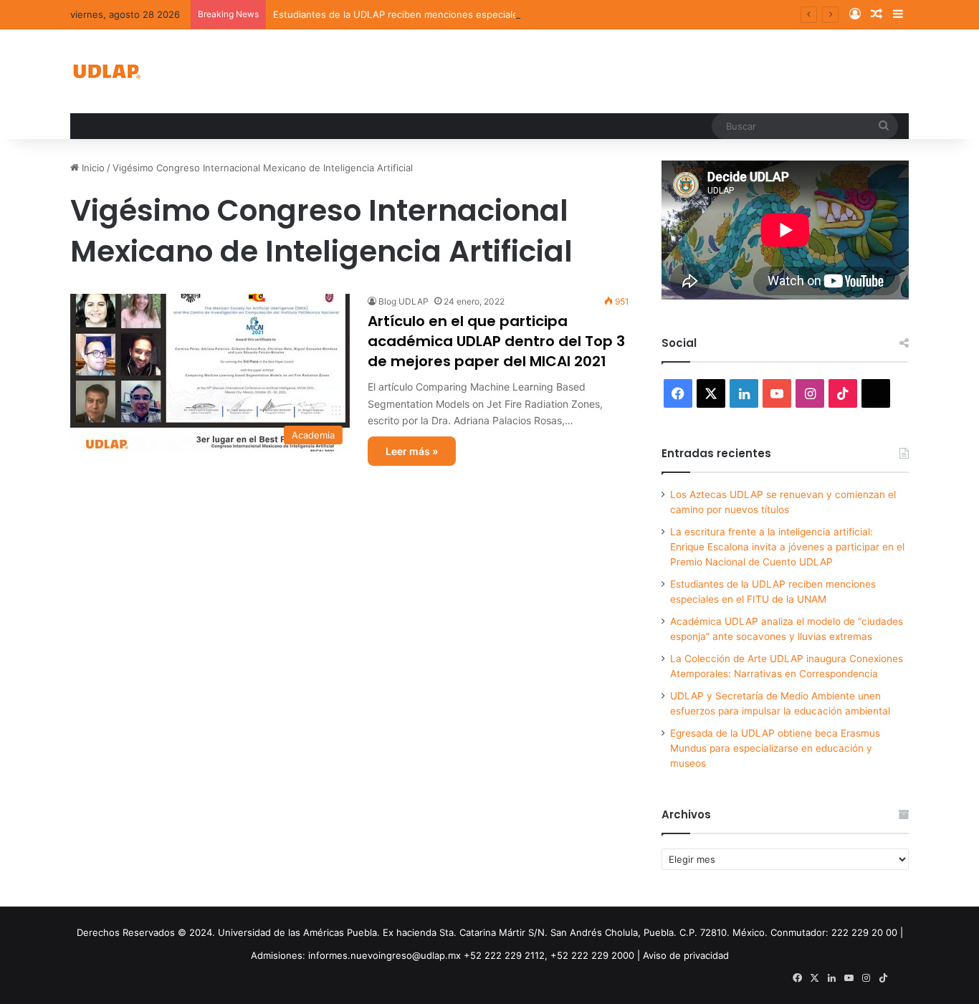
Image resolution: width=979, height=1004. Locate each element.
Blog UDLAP (403, 301)
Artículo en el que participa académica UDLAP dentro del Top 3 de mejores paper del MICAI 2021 (496, 341)
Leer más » (412, 451)
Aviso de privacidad (686, 955)
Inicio (92, 167)
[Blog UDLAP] (106, 71)
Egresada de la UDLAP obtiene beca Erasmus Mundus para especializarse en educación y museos (775, 748)
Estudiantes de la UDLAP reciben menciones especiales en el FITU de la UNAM (451, 14)
